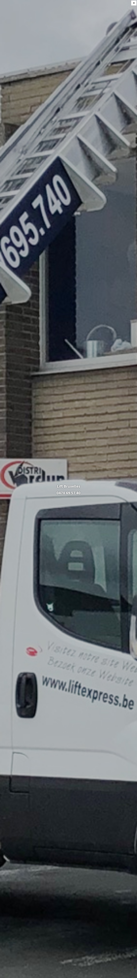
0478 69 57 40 (68, 492)
